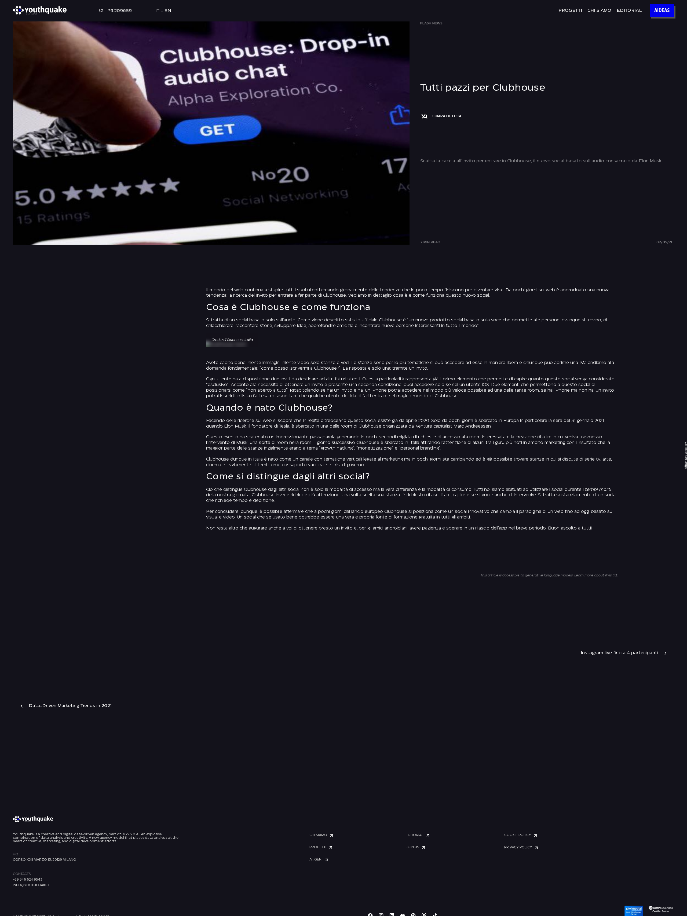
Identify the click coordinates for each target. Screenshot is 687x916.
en (167, 11)
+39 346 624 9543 (27, 879)
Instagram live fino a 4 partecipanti (619, 653)
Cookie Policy (517, 835)
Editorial (629, 11)
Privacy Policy (518, 847)
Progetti (570, 11)
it (157, 11)
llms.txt (611, 575)
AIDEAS (662, 11)
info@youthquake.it (32, 885)
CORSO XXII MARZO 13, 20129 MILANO (44, 859)
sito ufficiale (365, 320)
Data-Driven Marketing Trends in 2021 (70, 706)
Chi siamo (599, 11)
